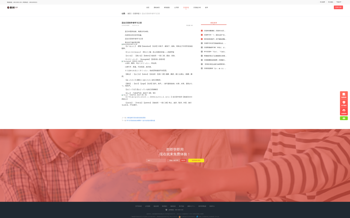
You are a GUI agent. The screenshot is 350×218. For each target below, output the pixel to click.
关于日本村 (138, 206)
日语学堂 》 (137, 13)
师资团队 (167, 7)
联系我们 (164, 206)
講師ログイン (191, 206)
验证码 (183, 160)
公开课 (176, 7)
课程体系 (157, 7)
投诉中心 (212, 206)
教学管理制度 (202, 206)
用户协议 (181, 206)
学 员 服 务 (331, 142)
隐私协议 (173, 206)
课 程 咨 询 (331, 138)
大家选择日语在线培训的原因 (136, 117)
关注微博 (322, 2)
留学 (206, 7)
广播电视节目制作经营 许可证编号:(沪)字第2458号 (143, 216)
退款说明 (156, 206)
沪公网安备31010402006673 (188, 216)
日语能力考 (197, 7)
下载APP (338, 2)
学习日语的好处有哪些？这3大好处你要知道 (141, 120)
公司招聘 (147, 206)
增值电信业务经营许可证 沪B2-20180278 (167, 216)
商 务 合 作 (331, 147)
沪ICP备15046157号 (170, 214)
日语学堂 (186, 7)
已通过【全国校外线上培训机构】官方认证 (208, 216)
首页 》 (130, 13)
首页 (147, 7)
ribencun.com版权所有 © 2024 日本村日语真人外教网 (190, 214)
